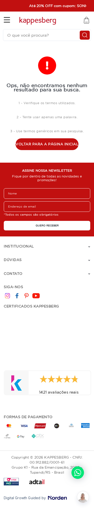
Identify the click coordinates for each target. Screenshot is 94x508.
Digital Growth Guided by (25, 498)
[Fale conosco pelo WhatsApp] (77, 472)
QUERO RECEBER (47, 225)
